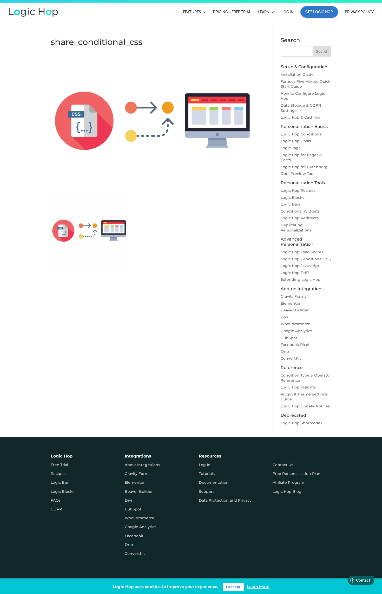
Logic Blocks (292, 197)
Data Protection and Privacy (225, 500)
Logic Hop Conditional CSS (306, 259)
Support (206, 491)
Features (192, 12)
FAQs (56, 500)
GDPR (56, 509)
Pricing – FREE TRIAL (232, 12)
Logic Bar (59, 482)
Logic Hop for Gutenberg (304, 167)
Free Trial (59, 464)
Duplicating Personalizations (296, 228)
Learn (263, 12)
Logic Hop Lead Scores (302, 252)
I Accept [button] (233, 587)
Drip (285, 351)
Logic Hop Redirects (300, 218)
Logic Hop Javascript (300, 265)
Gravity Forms (293, 296)
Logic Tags (290, 148)
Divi (284, 317)
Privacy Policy (359, 12)
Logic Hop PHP (295, 272)
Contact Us (283, 464)
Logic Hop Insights (298, 387)
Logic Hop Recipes (298, 190)
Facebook (134, 536)
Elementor (291, 303)
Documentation (214, 482)
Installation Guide (297, 74)
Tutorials (207, 473)
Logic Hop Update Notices (305, 406)
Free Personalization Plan (296, 473)
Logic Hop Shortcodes (301, 423)
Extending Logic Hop (300, 279)
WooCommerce (295, 324)
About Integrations (142, 464)
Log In (287, 12)
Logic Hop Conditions (301, 134)
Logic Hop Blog (287, 491)
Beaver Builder (295, 310)
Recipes (58, 473)
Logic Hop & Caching (300, 117)
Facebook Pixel (295, 344)
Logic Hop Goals (296, 141)
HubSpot (289, 338)
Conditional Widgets (300, 211)
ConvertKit (291, 358)
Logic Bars (290, 204)
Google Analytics (296, 331)
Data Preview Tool (297, 173)
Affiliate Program (288, 482)
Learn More (258, 586)
